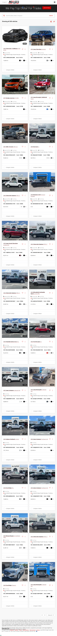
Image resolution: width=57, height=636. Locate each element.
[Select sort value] (54, 21)
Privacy (20, 629)
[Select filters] (51, 21)
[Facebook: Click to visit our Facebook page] (23, 7)
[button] (26, 35)
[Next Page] (44, 615)
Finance (38, 629)
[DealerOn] (5, 628)
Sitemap (16, 629)
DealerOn (12, 629)
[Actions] (25, 49)
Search (51, 15)
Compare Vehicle (10, 70)
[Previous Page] (42, 615)
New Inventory (26, 629)
